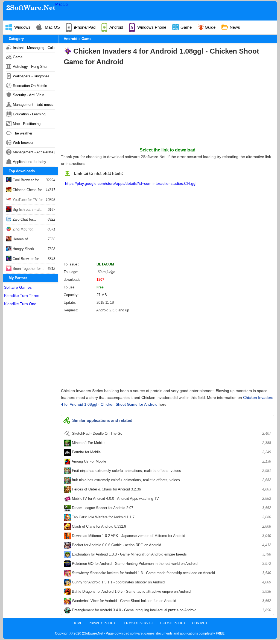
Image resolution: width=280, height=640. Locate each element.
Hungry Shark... (24, 249)
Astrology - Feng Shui (30, 67)
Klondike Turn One (20, 304)
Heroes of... (21, 239)
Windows (22, 27)
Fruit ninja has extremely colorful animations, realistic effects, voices (171, 471)
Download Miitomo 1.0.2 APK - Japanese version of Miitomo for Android (171, 536)
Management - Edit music (33, 105)
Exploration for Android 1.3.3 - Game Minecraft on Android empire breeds (171, 554)
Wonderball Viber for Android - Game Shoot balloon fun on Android (171, 601)
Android (116, 27)
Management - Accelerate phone (34, 152)
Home (77, 623)
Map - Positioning (26, 124)
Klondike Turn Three (21, 295)
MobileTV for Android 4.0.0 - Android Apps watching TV (171, 498)
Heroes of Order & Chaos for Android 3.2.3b (171, 489)
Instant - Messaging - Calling (34, 48)
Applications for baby (29, 162)
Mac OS (52, 27)
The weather (22, 133)
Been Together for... (27, 269)
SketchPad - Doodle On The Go (171, 433)
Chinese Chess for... (28, 190)
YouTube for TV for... (28, 200)
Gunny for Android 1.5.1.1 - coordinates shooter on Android (171, 582)
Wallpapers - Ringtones (31, 76)
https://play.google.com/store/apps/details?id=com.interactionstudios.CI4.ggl (130, 183)
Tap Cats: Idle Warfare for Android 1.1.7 (171, 517)
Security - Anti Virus (29, 95)
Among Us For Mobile (171, 461)
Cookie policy (173, 623)
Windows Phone (151, 27)
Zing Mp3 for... (23, 229)
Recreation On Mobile (30, 86)
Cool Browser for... (26, 180)
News (234, 27)
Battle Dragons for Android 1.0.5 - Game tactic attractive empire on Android (171, 591)
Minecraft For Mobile (171, 443)
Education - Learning (29, 114)
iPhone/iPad (84, 27)
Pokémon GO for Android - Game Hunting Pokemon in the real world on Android (171, 564)
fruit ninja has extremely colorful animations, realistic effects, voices (171, 480)
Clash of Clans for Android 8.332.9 (171, 526)
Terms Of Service (138, 623)
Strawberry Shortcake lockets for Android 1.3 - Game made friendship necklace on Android (171, 573)
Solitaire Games (18, 287)
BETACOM (105, 264)
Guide (210, 27)
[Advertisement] (167, 108)
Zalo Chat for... (23, 219)
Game (185, 27)
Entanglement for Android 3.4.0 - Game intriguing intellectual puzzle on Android (171, 610)
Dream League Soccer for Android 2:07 (171, 508)
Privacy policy (102, 623)
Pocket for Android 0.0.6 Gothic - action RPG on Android (171, 545)
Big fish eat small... (27, 210)
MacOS (61, 4)
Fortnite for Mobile (171, 452)
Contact (200, 623)
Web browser (23, 143)
